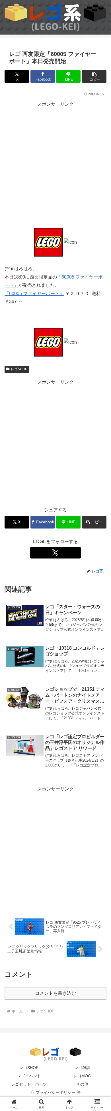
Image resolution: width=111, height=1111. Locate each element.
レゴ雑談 (82, 1067)
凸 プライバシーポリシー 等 (55, 1092)
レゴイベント (29, 1076)
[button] (94, 76)
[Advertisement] (55, 164)
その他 (82, 1084)
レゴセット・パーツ (29, 1084)
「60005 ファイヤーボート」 (34, 293)
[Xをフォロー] (55, 552)
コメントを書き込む (55, 993)
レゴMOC (82, 1076)
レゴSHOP (19, 369)
